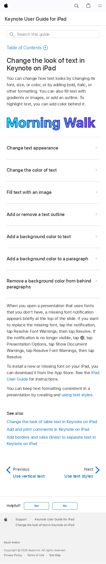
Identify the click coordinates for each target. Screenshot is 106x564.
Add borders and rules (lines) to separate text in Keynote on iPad (51, 440)
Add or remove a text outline (36, 214)
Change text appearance (32, 148)
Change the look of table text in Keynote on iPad (52, 421)
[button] (76, 6)
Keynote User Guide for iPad (35, 19)
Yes (36, 506)
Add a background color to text (39, 236)
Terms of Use (35, 555)
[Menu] (100, 6)
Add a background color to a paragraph (47, 259)
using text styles (77, 394)
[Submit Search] (12, 34)
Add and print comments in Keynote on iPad (48, 429)
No (65, 506)
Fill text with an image (29, 192)
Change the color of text (32, 170)
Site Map (55, 555)
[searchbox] (53, 34)
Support (21, 519)
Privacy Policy (13, 555)
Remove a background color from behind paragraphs (49, 284)
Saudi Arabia (12, 542)
